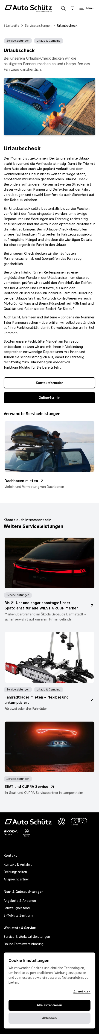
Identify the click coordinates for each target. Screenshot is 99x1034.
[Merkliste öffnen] (72, 8)
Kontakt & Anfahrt (18, 864)
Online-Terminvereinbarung (24, 944)
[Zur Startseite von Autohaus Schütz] (28, 8)
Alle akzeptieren (49, 1005)
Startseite (11, 25)
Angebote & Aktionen (20, 901)
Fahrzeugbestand (17, 908)
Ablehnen (49, 1018)
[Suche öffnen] (63, 8)
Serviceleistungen (38, 25)
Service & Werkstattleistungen (27, 937)
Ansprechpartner (16, 879)
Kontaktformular (49, 383)
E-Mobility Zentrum (18, 915)
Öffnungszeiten (15, 872)
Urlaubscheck (67, 25)
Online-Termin (49, 398)
